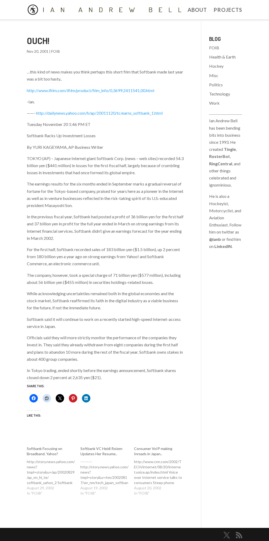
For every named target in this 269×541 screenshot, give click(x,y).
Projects (228, 10)
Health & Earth (222, 56)
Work (214, 102)
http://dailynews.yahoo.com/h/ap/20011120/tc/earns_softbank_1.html (99, 112)
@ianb (215, 239)
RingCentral (220, 163)
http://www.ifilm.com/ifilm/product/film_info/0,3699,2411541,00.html (90, 90)
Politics (216, 84)
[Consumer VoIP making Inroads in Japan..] (161, 471)
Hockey (216, 65)
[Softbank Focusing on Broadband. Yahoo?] (53, 471)
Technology (219, 93)
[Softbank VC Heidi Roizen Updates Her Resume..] (107, 471)
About (197, 10)
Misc (213, 75)
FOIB (55, 51)
